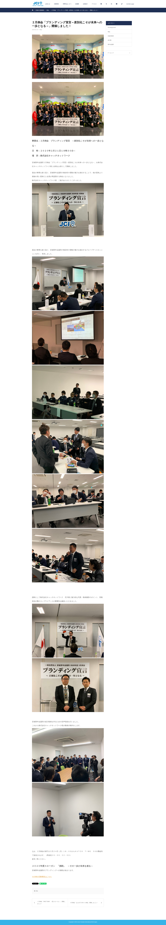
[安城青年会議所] (37, 4)
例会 (41, 29)
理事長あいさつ (67, 4)
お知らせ (47, 4)
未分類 (109, 40)
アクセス (94, 4)
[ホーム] (32, 10)
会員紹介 (85, 4)
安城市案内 (111, 36)
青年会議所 (111, 44)
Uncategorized (112, 27)
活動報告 (56, 4)
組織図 (77, 4)
